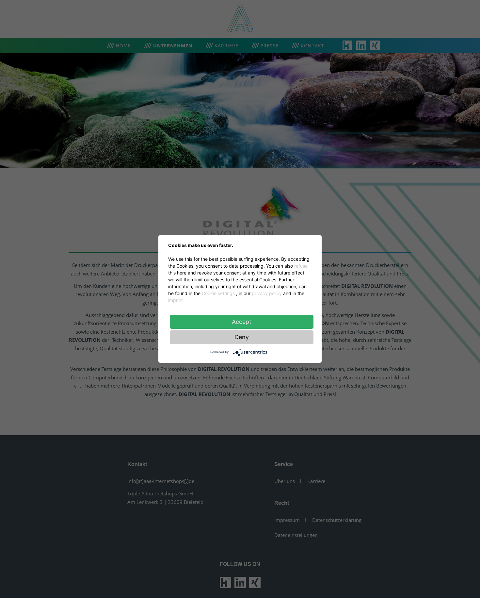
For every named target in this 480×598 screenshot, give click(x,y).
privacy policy (267, 293)
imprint (175, 300)
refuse (301, 266)
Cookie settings (218, 293)
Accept (241, 321)
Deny (241, 337)
